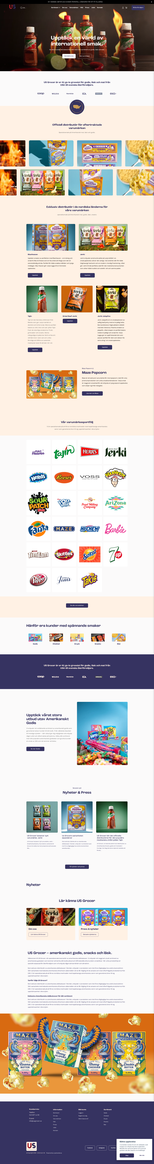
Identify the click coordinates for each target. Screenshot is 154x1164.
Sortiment (54, 7)
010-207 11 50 (34, 1115)
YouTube (113, 1148)
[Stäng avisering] (151, 2)
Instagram (102, 1148)
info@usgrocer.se (35, 1121)
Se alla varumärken (77, 605)
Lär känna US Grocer (38, 934)
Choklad (106, 1116)
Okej (126, 1155)
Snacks (106, 1121)
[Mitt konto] (123, 7)
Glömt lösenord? (83, 1119)
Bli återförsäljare (138, 7)
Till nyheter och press (77, 866)
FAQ (81, 7)
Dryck (106, 1119)
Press (87, 7)
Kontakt (100, 7)
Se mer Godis (35, 749)
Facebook (90, 1148)
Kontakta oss (69, 56)
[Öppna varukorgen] (126, 7)
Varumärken (73, 7)
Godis (105, 1113)
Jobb (93, 7)
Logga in (80, 1113)
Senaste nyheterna (89, 934)
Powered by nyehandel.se (54, 1153)
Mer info (142, 1155)
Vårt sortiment (84, 56)
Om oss (64, 7)
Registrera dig (82, 1116)
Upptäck (35, 275)
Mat (105, 1124)
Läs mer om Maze (92, 393)
